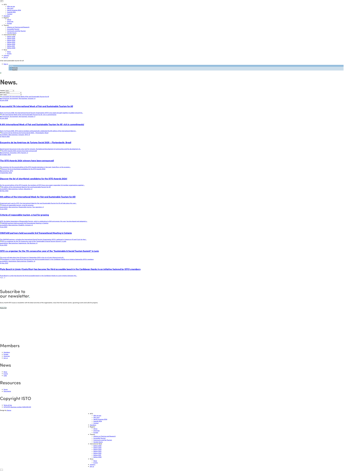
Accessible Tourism (13, 29)
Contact (9, 14)
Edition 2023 (11, 42)
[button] (3, 308)
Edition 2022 (11, 44)
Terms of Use (8, 405)
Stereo (9, 410)
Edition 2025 (11, 38)
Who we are (11, 6)
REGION (2, 92)
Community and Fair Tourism (16, 31)
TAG (1, 94)
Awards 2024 (11, 12)
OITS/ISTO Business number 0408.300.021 (17, 407)
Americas (10, 21)
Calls (5, 375)
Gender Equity (12, 33)
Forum (6, 389)
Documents (7, 391)
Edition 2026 (11, 36)
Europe (9, 23)
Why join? (10, 8)
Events (9, 53)
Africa (9, 19)
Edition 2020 (11, 48)
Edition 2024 (11, 40)
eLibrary (6, 55)
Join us (6, 57)
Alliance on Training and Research (18, 27)
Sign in (6, 64)
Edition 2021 (11, 46)
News (9, 52)
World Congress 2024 (14, 10)
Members (7, 16)
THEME (2, 91)
